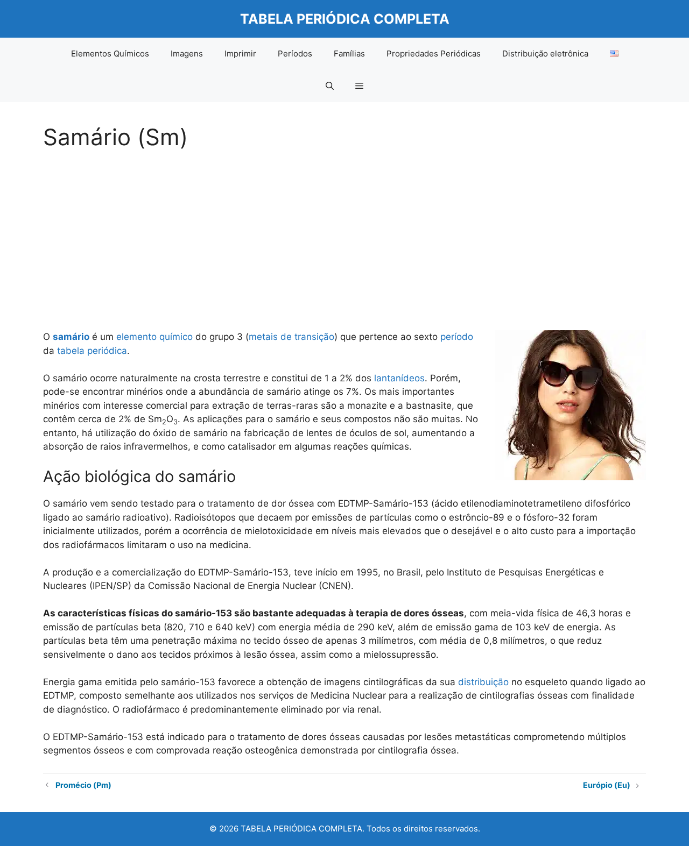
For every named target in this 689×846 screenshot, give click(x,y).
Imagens (187, 53)
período (456, 336)
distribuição (483, 682)
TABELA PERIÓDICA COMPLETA (344, 19)
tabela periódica (92, 350)
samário (71, 336)
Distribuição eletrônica (545, 53)
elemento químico (154, 336)
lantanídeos (399, 378)
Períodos (295, 53)
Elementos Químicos (110, 53)
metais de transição (291, 336)
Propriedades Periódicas (433, 53)
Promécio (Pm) (83, 785)
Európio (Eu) (606, 785)
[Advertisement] (344, 236)
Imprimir (240, 53)
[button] (329, 86)
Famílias (349, 53)
